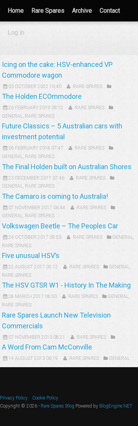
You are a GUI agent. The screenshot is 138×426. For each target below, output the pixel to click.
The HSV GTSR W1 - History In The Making (66, 285)
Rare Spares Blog (57, 406)
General (12, 116)
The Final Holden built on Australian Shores (66, 167)
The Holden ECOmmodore (42, 96)
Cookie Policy (45, 398)
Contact (110, 10)
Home (16, 10)
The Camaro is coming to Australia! (55, 196)
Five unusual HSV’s (30, 255)
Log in (16, 32)
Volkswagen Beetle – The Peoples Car (60, 226)
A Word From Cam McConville (47, 347)
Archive (82, 10)
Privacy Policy (14, 398)
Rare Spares (47, 10)
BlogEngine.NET (115, 406)
